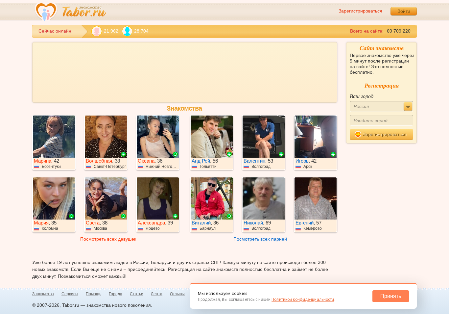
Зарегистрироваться (360, 10)
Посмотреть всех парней (260, 239)
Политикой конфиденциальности (303, 299)
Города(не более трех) (169, 71)
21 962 (111, 31)
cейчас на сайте (201, 93)
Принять (390, 296)
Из (44, 71)
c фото (160, 93)
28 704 (141, 31)
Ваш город (361, 95)
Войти (403, 11)
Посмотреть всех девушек (108, 239)
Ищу (46, 50)
